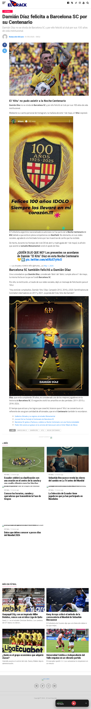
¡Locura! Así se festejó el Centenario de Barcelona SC (34, 419)
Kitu (42, 430)
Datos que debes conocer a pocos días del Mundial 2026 (22, 534)
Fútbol (6, 475)
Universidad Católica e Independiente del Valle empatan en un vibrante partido (65, 656)
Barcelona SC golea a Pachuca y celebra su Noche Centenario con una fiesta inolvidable (47, 422)
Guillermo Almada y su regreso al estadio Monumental (35, 416)
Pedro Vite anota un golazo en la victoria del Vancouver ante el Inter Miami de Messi (46, 425)
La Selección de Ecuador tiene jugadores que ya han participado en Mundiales (65, 496)
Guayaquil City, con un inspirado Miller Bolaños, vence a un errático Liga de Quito (22, 616)
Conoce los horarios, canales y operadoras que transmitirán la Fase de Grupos (22, 496)
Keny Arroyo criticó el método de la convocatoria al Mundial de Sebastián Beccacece (64, 617)
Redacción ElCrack (16, 36)
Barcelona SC (22, 430)
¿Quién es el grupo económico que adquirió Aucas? (23, 656)
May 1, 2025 (48, 265)
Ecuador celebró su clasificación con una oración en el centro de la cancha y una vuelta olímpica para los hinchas (22, 480)
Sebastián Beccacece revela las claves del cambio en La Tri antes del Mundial (66, 479)
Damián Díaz (34, 430)
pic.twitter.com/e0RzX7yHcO (44, 259)
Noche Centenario (53, 430)
